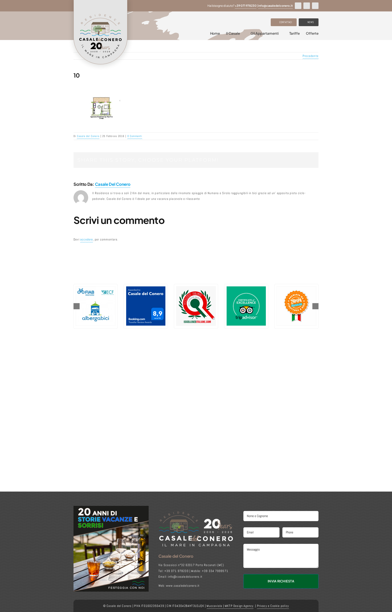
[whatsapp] (315, 5)
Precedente (310, 56)
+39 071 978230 (245, 5)
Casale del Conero (88, 136)
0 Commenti (134, 136)
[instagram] (306, 5)
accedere (86, 239)
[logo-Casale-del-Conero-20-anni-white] (196, 512)
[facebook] (298, 5)
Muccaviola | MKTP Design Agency (230, 606)
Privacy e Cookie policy (273, 606)
